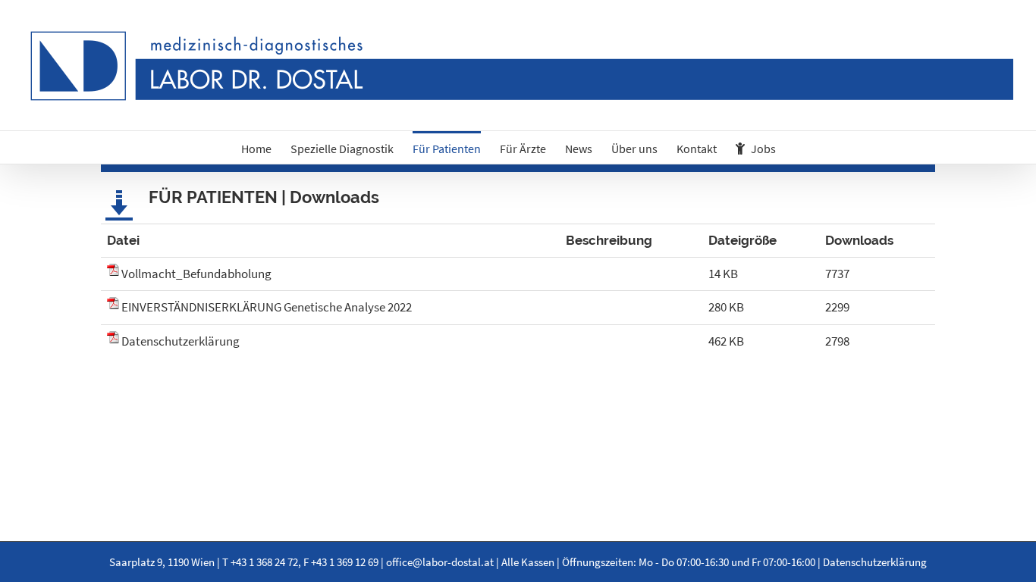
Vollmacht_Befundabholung (196, 273)
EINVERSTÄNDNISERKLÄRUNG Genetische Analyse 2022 (266, 307)
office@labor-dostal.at (440, 562)
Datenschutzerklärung (180, 341)
